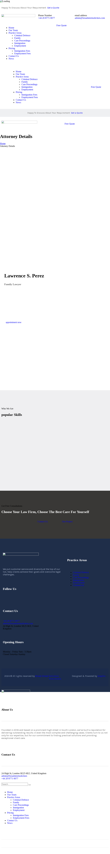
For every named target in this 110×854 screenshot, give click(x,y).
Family (76, 575)
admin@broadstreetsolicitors (14, 776)
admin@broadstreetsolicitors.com (90, 18)
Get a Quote (53, 7)
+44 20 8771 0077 (46, 18)
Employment (79, 582)
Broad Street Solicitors (53, 676)
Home (3, 143)
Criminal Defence (81, 572)
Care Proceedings (81, 577)
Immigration (78, 580)
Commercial (78, 585)
